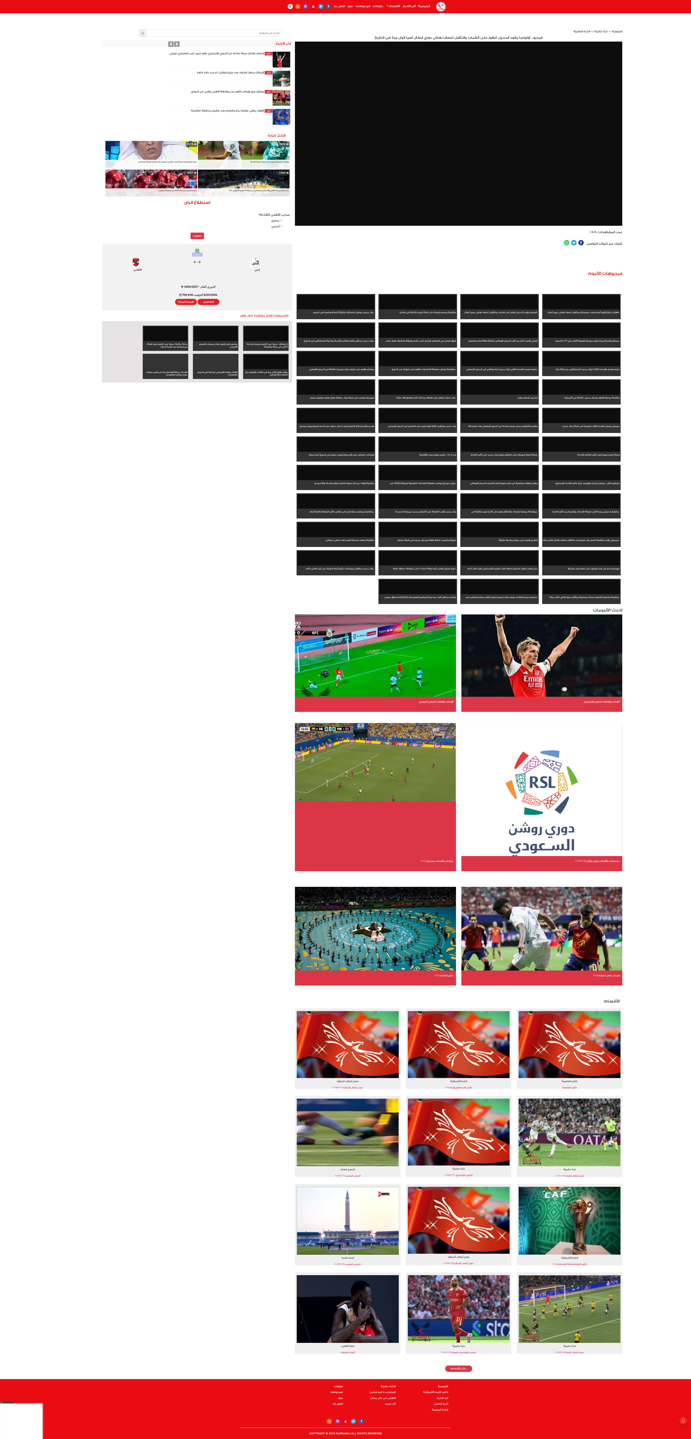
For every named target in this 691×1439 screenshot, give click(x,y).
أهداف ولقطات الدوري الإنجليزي (602, 701)
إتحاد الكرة (348, 1257)
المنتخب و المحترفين (382, 1392)
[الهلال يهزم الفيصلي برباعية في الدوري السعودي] (216, 368)
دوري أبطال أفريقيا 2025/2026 (348, 1087)
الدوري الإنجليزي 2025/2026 (459, 1175)
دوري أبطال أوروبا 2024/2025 (569, 1352)
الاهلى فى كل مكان (383, 1398)
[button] (172, 44)
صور (350, 6)
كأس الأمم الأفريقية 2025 (458, 1087)
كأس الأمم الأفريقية (435, 1392)
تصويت (197, 235)
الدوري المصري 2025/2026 (348, 1176)
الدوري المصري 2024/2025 (348, 1264)
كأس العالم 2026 (444, 975)
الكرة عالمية (388, 1386)
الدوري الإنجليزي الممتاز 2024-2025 (458, 1352)
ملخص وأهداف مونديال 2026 (437, 861)
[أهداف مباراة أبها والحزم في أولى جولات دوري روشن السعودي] (166, 368)
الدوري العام (347, 1169)
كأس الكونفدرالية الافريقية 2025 (569, 1264)
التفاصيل (208, 301)
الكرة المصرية (440, 1409)
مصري (275, 220)
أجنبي (275, 226)
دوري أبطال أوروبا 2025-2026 (569, 1176)
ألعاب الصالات (347, 1352)
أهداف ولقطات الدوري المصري (436, 701)
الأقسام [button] (394, 6)
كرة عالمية (601, 31)
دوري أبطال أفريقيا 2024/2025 (459, 1263)
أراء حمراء (390, 1403)
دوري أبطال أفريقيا (347, 1081)
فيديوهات (363, 6)
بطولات (378, 6)
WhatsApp (566, 242)
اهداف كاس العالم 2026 (606, 975)
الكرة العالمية (581, 31)
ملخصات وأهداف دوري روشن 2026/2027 (597, 861)
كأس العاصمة (569, 1081)
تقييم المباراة (186, 301)
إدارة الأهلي (347, 1346)
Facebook (581, 242)
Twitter (574, 242)
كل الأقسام (459, 1368)
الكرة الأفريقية (458, 1081)
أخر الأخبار (409, 6)
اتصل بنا (339, 6)
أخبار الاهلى (441, 1403)
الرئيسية (423, 6)
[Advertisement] (480, 260)
